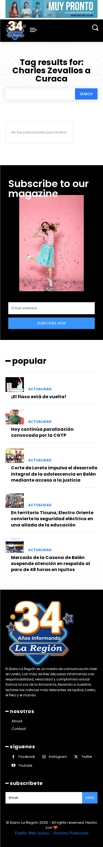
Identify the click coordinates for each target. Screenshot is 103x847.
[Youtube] (13, 765)
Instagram (58, 756)
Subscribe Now (51, 323)
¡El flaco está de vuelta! (38, 397)
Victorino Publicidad (70, 833)
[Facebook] (13, 756)
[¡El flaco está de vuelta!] (14, 384)
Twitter (86, 756)
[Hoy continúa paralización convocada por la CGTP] (14, 417)
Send (89, 797)
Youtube (25, 765)
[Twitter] (76, 756)
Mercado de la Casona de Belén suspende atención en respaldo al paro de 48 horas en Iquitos (50, 563)
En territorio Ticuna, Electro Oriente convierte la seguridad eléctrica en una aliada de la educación (52, 519)
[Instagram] (43, 756)
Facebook (26, 756)
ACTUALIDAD (40, 389)
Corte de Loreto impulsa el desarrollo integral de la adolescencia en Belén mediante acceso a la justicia (54, 474)
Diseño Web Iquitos (32, 833)
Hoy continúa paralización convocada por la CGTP (42, 432)
